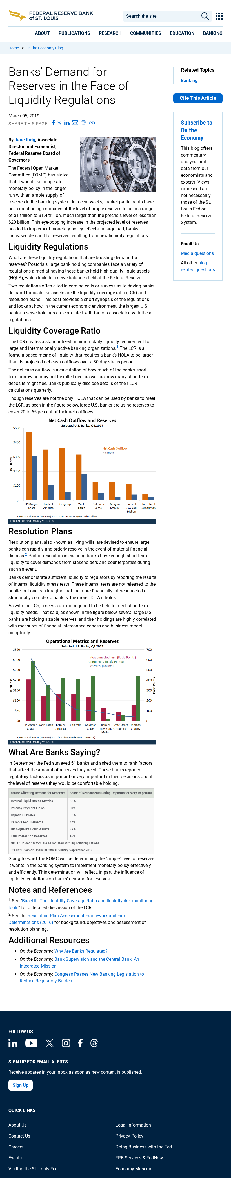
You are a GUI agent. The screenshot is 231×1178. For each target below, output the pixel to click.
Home (13, 48)
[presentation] (42, 33)
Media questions (197, 253)
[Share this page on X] (59, 123)
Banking (189, 80)
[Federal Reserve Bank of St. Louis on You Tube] (31, 1045)
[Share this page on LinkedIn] (67, 123)
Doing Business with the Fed (143, 1147)
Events (15, 1158)
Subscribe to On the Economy (196, 130)
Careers (15, 1147)
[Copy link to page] (92, 123)
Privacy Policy (129, 1136)
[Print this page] (83, 123)
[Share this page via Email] (75, 123)
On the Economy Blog (44, 48)
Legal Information (133, 1125)
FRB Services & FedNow (139, 1158)
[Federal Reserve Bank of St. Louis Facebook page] (80, 1045)
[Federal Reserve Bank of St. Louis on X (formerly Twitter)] (49, 1045)
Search (205, 16)
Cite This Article (198, 98)
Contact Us (19, 1136)
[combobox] (161, 16)
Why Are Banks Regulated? (81, 951)
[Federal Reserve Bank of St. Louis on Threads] (94, 1045)
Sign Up (20, 1085)
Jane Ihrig (25, 139)
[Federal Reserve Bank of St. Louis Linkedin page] (12, 1045)
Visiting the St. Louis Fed (33, 1169)
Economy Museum (134, 1169)
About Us (17, 1125)
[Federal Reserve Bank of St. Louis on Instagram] (66, 1045)
